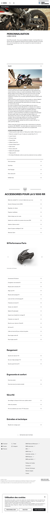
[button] (4, 3)
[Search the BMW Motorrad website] (10, 2)
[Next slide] (41, 79)
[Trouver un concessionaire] (14, 2)
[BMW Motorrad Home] (43, 3)
